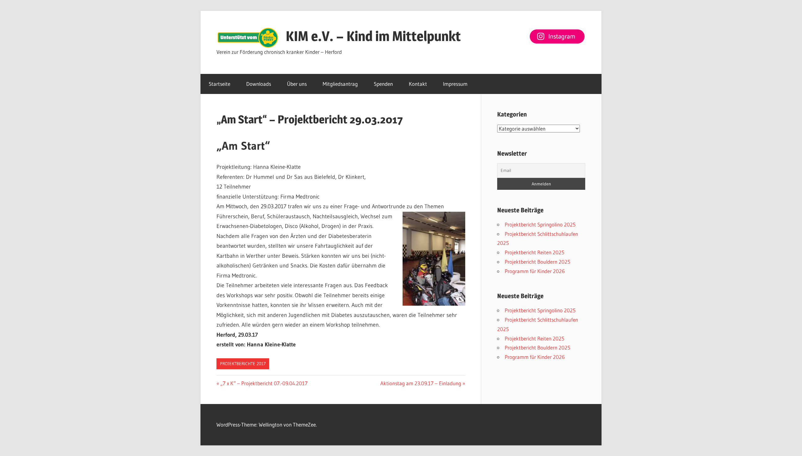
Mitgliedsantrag (340, 83)
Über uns (297, 83)
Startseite (219, 83)
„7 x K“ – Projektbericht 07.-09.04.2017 (264, 383)
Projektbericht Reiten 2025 (534, 252)
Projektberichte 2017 (243, 363)
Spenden (383, 83)
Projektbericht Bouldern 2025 (537, 261)
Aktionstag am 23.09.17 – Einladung (420, 383)
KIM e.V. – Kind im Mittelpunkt (373, 36)
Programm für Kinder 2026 (535, 271)
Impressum (455, 83)
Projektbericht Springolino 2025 (540, 224)
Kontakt (418, 83)
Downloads (258, 83)
